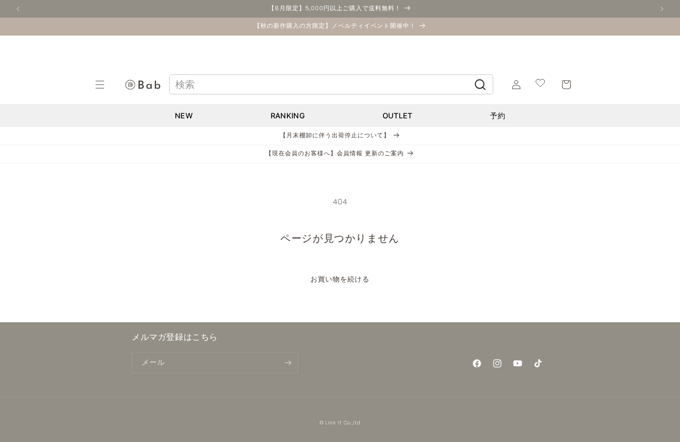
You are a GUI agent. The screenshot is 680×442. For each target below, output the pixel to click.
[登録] (288, 363)
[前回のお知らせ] (18, 9)
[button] (110, 84)
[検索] (480, 84)
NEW (184, 115)
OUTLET (398, 115)
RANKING (288, 115)
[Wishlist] (540, 84)
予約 (497, 115)
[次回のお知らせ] (662, 9)
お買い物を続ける (340, 279)
